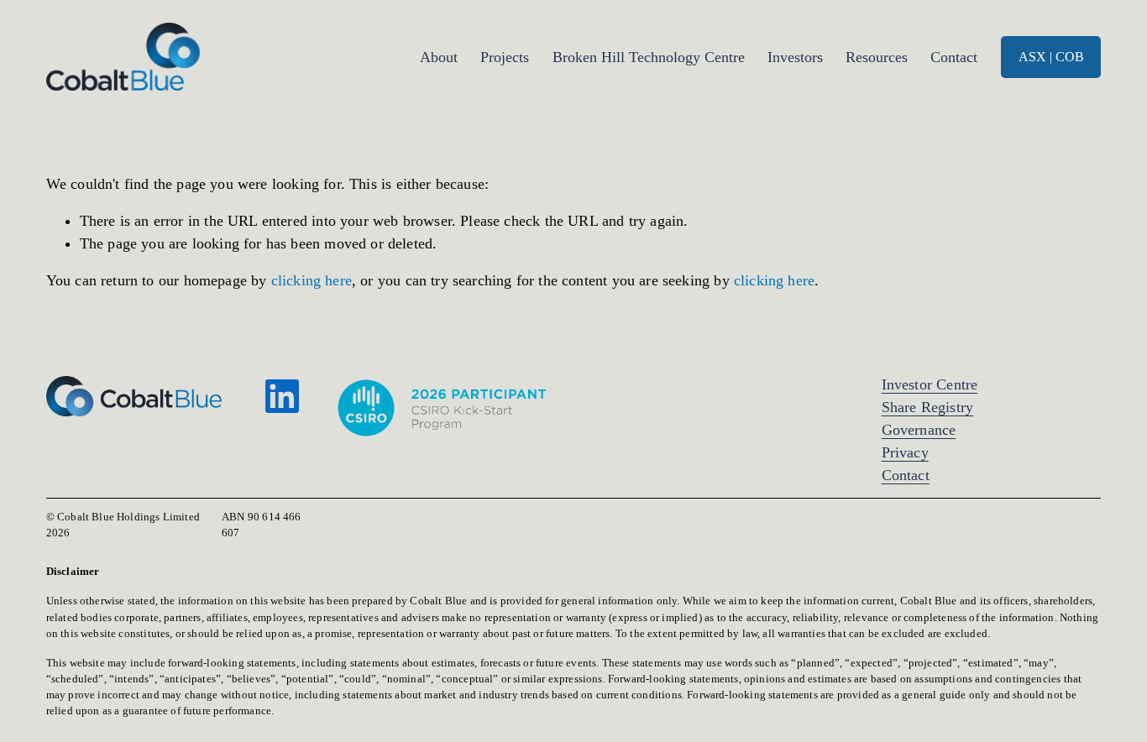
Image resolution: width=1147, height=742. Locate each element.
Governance (919, 429)
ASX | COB (1051, 57)
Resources (877, 57)
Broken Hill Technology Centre (649, 57)
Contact (953, 57)
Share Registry (927, 407)
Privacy (905, 452)
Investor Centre (930, 384)
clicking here (311, 280)
